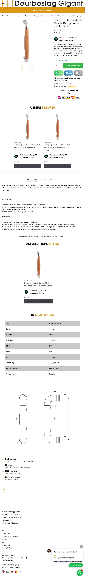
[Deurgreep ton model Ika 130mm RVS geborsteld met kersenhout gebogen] (27, 127)
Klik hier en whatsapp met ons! (59, 73)
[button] (47, 21)
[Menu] (5, 3)
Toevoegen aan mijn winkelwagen (73, 66)
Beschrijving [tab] (32, 179)
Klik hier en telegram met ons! (69, 73)
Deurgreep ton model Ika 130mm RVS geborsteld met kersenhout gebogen (27, 147)
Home (4, 16)
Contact (4, 542)
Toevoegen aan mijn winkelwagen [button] (27, 166)
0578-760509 (15, 515)
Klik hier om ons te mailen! (79, 73)
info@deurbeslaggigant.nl (11, 512)
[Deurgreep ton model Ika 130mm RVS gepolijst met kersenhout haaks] (38, 264)
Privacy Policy (7, 548)
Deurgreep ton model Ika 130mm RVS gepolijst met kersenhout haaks (38, 284)
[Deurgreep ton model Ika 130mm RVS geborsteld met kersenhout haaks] (57, 127)
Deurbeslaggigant (15, 517)
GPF (65, 237)
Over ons (5, 531)
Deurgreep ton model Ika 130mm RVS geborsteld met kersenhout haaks (57, 147)
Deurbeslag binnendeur (15, 16)
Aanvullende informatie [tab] (49, 179)
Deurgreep (28, 16)
